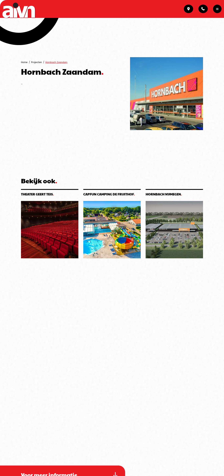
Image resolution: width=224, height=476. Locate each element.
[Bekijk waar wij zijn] (188, 8)
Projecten (36, 62)
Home (24, 62)
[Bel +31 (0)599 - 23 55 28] (203, 8)
